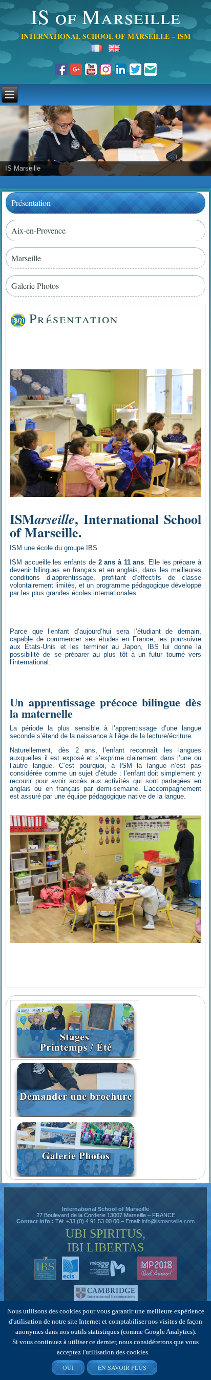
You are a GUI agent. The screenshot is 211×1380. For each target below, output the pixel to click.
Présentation (31, 202)
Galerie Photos (35, 285)
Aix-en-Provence (38, 230)
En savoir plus (122, 1367)
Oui (68, 1367)
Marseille (26, 258)
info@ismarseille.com (168, 1221)
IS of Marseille (106, 16)
